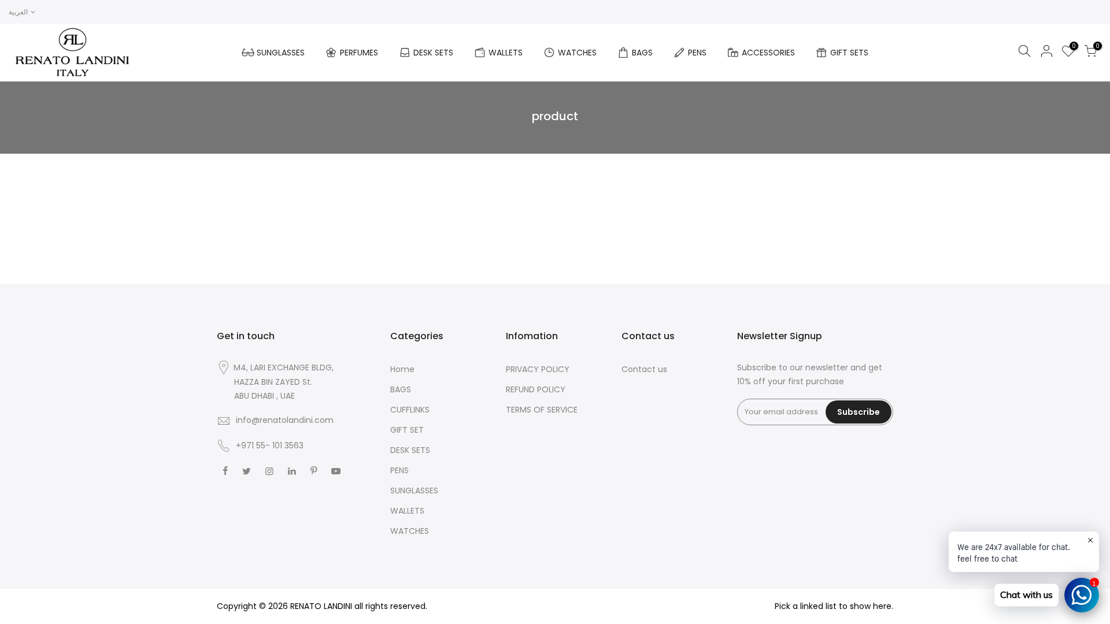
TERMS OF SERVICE (542, 409)
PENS (697, 52)
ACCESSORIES (768, 52)
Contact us (644, 369)
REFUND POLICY (535, 389)
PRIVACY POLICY (537, 369)
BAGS (642, 52)
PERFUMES (359, 52)
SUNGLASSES (281, 52)
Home (402, 369)
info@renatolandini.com (285, 420)
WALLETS (506, 52)
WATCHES (577, 52)
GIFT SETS (849, 52)
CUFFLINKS (410, 409)
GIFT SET (407, 430)
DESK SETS (433, 52)
